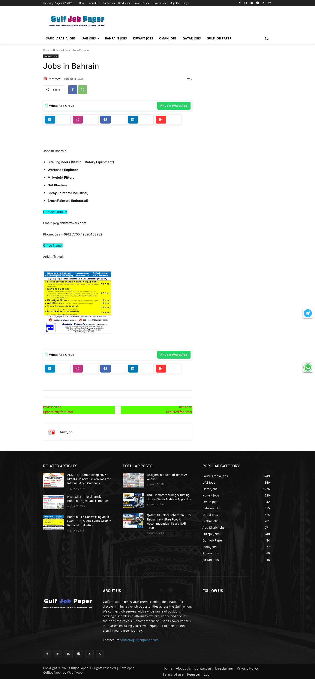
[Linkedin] (251, 3)
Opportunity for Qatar (58, 412)
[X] (263, 3)
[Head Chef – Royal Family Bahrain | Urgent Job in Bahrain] (53, 502)
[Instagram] (245, 3)
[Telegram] (257, 3)
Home (46, 50)
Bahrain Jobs (60, 50)
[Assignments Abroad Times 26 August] (133, 480)
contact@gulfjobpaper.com (139, 640)
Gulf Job (56, 78)
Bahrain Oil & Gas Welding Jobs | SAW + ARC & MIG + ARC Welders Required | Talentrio (89, 521)
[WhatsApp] (269, 3)
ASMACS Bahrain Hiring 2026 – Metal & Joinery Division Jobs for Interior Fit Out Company (89, 479)
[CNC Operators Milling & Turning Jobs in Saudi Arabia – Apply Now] (133, 500)
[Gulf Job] (46, 78)
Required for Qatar (179, 412)
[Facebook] (239, 3)
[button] (267, 38)
